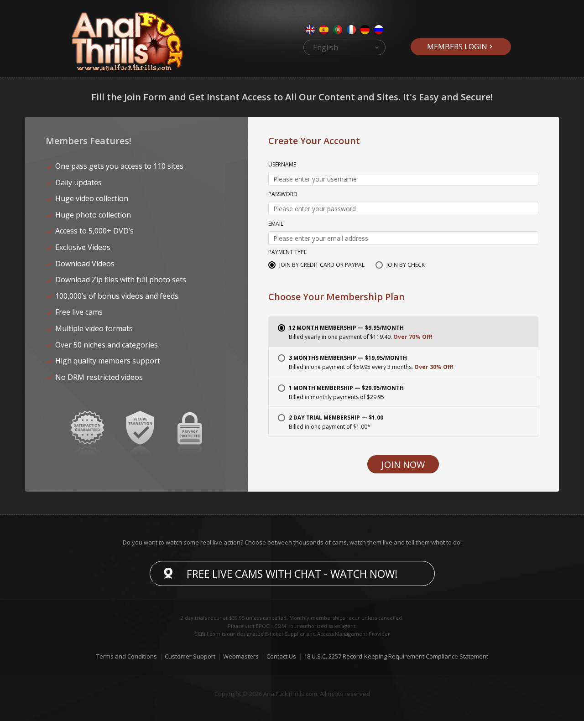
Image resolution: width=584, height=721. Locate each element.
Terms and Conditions (126, 656)
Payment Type (287, 252)
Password (282, 195)
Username (282, 165)
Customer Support (190, 656)
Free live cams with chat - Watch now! (292, 573)
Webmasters (241, 656)
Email (275, 224)
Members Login (457, 46)
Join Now (403, 464)
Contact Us (281, 656)
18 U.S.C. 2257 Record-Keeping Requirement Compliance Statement (396, 656)
